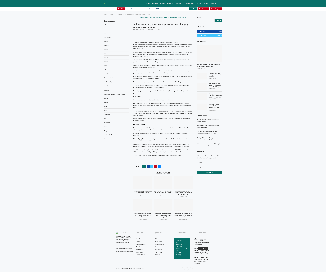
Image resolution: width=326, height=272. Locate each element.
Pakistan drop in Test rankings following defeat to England (215, 75)
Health (105, 65)
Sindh (105, 106)
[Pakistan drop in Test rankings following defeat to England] (163, 182)
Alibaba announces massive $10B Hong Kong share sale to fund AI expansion (183, 192)
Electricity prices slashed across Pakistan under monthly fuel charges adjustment (150, 8)
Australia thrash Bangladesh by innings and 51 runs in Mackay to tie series (183, 215)
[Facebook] (183, 9)
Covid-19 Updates (216, 9)
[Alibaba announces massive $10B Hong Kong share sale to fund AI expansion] (183, 182)
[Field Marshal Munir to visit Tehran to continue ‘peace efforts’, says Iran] (202, 86)
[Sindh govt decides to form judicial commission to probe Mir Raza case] (202, 96)
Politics (162, 3)
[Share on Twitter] (151, 166)
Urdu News (193, 9)
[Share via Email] (159, 166)
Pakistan (106, 98)
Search (199, 17)
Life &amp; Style (108, 82)
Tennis (105, 127)
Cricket (105, 33)
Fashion (106, 41)
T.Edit (105, 118)
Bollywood (106, 25)
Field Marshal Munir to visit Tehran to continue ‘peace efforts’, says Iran (215, 85)
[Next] (129, 8)
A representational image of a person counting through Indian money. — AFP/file (155, 42)
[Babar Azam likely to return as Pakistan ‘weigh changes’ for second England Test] (163, 205)
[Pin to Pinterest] (155, 166)
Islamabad (106, 74)
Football (106, 57)
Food (105, 53)
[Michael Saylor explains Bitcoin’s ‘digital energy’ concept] (142, 182)
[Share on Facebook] (148, 166)
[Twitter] (185, 9)
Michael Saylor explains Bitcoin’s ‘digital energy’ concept (208, 65)
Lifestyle (198, 3)
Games (106, 61)
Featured (155, 3)
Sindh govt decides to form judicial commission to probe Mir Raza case (215, 95)
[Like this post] (144, 166)
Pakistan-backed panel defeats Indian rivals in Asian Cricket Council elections (142, 215)
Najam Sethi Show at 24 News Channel (114, 94)
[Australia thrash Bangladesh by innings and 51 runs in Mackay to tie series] (183, 205)
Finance (106, 49)
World (105, 139)
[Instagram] (187, 9)
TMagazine (107, 131)
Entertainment (189, 3)
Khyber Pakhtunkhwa (109, 78)
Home (148, 3)
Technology (179, 3)
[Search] (221, 3)
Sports (206, 3)
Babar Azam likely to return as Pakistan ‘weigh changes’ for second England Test (163, 215)
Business (170, 3)
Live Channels (203, 9)
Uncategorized (108, 135)
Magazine (106, 90)
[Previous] (127, 8)
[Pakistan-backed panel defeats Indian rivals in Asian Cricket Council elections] (142, 205)
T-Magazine (107, 114)
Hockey (106, 69)
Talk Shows (213, 3)
